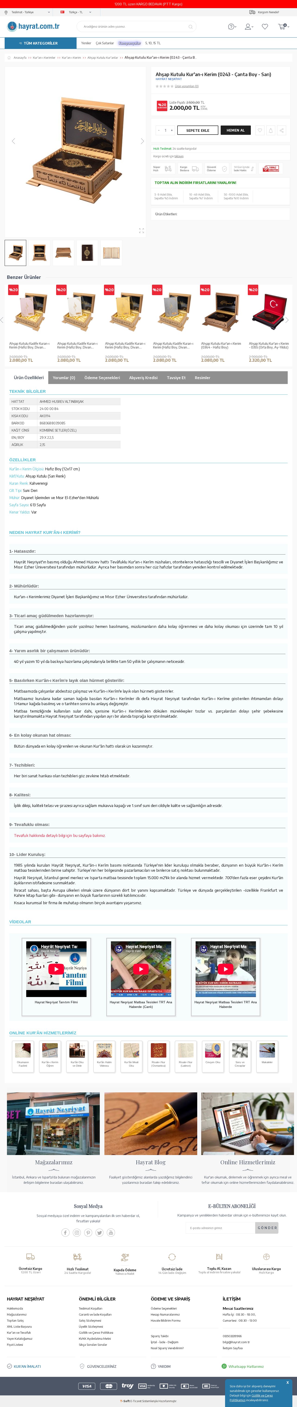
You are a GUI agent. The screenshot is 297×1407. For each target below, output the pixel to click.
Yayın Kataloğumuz (19, 1338)
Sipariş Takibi (159, 1336)
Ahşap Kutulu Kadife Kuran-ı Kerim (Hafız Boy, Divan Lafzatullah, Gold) (125, 346)
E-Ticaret (136, 1401)
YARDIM (164, 1366)
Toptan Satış (15, 1320)
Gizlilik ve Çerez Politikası (96, 1332)
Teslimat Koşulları (90, 1308)
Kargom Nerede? (268, 12)
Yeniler (86, 43)
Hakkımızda (15, 1308)
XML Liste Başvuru (19, 1326)
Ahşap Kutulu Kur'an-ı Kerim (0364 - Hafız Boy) (221, 345)
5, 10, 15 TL (153, 43)
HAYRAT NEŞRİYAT (169, 79)
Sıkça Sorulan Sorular (93, 1344)
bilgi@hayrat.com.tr (236, 1342)
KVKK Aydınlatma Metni (95, 1338)
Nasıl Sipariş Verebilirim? (167, 1348)
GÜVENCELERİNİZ (101, 1366)
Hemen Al (236, 130)
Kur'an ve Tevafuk (19, 1332)
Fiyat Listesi (15, 1344)
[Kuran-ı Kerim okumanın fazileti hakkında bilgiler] (23, 1056)
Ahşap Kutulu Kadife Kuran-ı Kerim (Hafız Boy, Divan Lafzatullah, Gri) (173, 346)
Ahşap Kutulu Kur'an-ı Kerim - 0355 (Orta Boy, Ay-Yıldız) (269, 345)
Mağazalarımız (17, 1314)
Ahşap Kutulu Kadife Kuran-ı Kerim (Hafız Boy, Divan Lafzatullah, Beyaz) (77, 346)
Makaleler (267, 1062)
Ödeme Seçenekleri (164, 1308)
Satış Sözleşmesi (90, 1320)
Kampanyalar (130, 43)
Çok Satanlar (105, 43)
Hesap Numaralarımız (165, 1314)
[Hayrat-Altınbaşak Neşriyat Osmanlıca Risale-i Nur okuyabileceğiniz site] (158, 1056)
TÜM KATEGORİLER (41, 43)
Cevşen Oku (213, 1062)
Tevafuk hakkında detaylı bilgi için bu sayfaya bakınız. (60, 835)
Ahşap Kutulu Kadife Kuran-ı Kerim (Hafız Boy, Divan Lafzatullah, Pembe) (29, 346)
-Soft (125, 1401)
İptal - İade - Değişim (164, 1342)
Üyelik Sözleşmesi (91, 1326)
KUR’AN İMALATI (27, 1366)
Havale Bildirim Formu (166, 1320)
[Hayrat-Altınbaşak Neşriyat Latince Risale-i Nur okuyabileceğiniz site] (186, 1056)
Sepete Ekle (198, 130)
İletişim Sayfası (233, 1348)
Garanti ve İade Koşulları (95, 1314)
